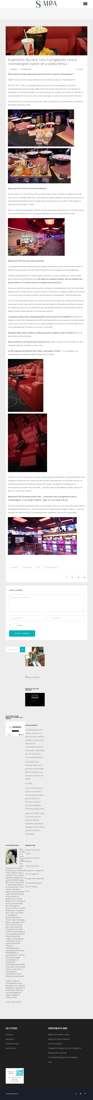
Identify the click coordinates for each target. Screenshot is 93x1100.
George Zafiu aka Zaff (34, 878)
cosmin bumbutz (32, 866)
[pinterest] (85, 1093)
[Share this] (66, 577)
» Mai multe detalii (13, 1002)
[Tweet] (78, 577)
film (38, 567)
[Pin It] (84, 577)
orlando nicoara (12, 1043)
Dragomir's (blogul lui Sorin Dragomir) (64, 1048)
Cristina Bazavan (26, 69)
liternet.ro (10, 1039)
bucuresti (14, 567)
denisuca (9, 1034)
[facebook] (76, 1093)
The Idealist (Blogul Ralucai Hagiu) (62, 1057)
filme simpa (14, 69)
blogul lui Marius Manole (59, 1039)
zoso (27, 891)
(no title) (28, 783)
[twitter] (80, 1093)
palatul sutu (11, 1048)
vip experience (51, 567)
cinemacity (27, 567)
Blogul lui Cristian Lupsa (58, 1034)
